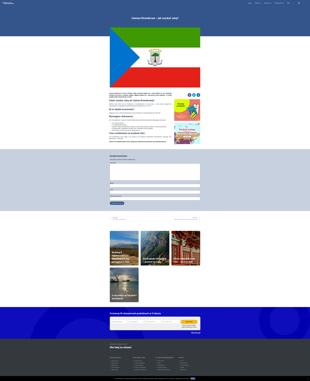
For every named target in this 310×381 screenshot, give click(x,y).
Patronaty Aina (278, 3)
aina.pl (250, 3)
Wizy (288, 3)
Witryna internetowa (115, 196)
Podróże (257, 3)
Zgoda (193, 378)
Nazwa (112, 183)
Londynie (148, 106)
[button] (171, 322)
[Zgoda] (308, 378)
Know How (267, 3)
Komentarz (113, 162)
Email (111, 189)
